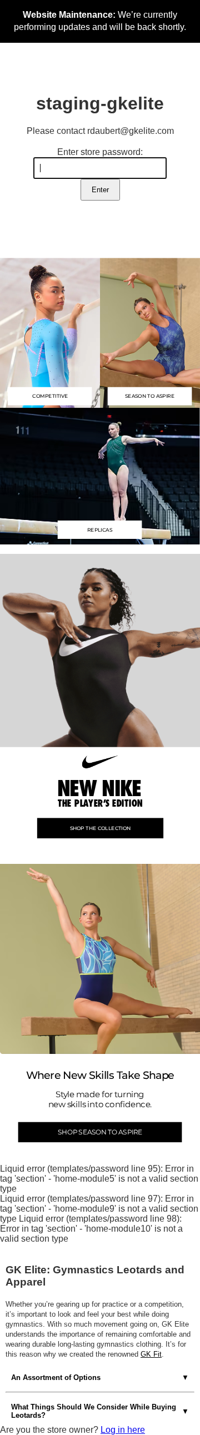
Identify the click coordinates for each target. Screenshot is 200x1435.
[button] (100, 475)
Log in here (123, 1429)
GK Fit (151, 1354)
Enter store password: (100, 152)
